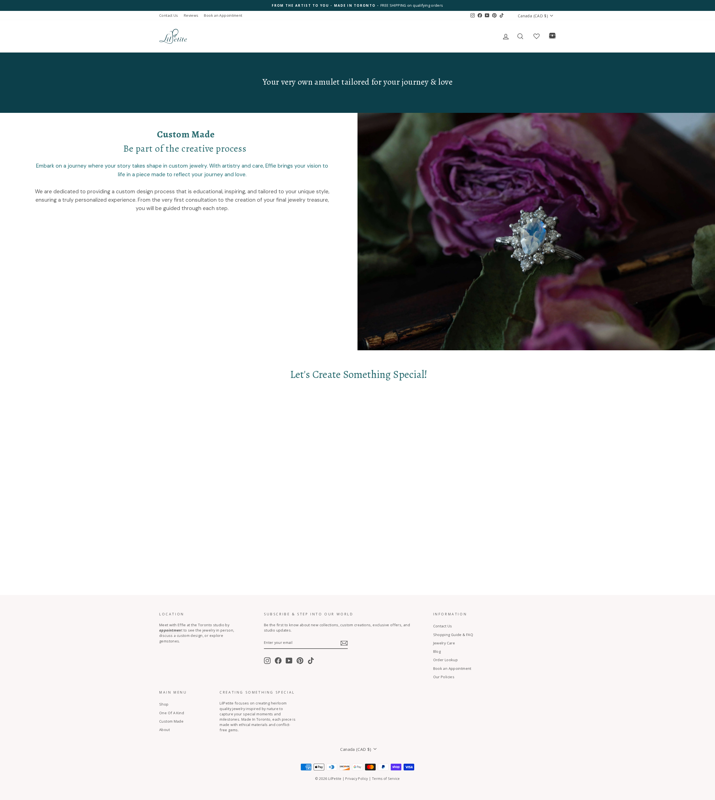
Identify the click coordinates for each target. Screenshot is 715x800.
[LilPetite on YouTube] (289, 660)
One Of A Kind (171, 712)
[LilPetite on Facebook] (278, 660)
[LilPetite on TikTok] (311, 660)
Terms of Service (386, 778)
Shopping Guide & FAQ (453, 634)
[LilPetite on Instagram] (267, 660)
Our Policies (444, 676)
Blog (437, 651)
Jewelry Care (444, 643)
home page (207, 36)
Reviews (191, 15)
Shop (164, 704)
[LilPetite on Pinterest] (300, 660)
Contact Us (168, 15)
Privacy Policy (356, 778)
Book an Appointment (223, 15)
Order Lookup (445, 659)
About (164, 729)
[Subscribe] (344, 643)
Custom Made (171, 721)
